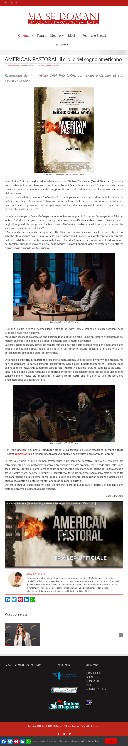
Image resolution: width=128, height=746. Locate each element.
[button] (7, 635)
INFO (89, 685)
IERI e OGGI (93, 673)
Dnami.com (95, 726)
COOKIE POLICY (96, 689)
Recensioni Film (51, 66)
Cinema (41, 66)
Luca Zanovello (13, 66)
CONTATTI (92, 681)
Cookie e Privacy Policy (90, 741)
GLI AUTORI (93, 677)
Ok (111, 741)
